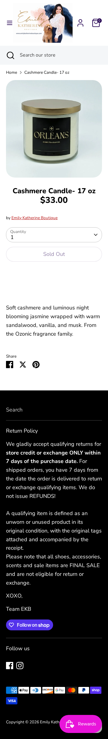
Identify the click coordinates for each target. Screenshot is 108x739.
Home (11, 72)
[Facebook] (9, 665)
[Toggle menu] (7, 23)
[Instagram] (19, 665)
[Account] (80, 21)
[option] (54, 129)
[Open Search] (9, 55)
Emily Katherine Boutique (34, 218)
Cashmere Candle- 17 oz (46, 72)
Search (14, 409)
